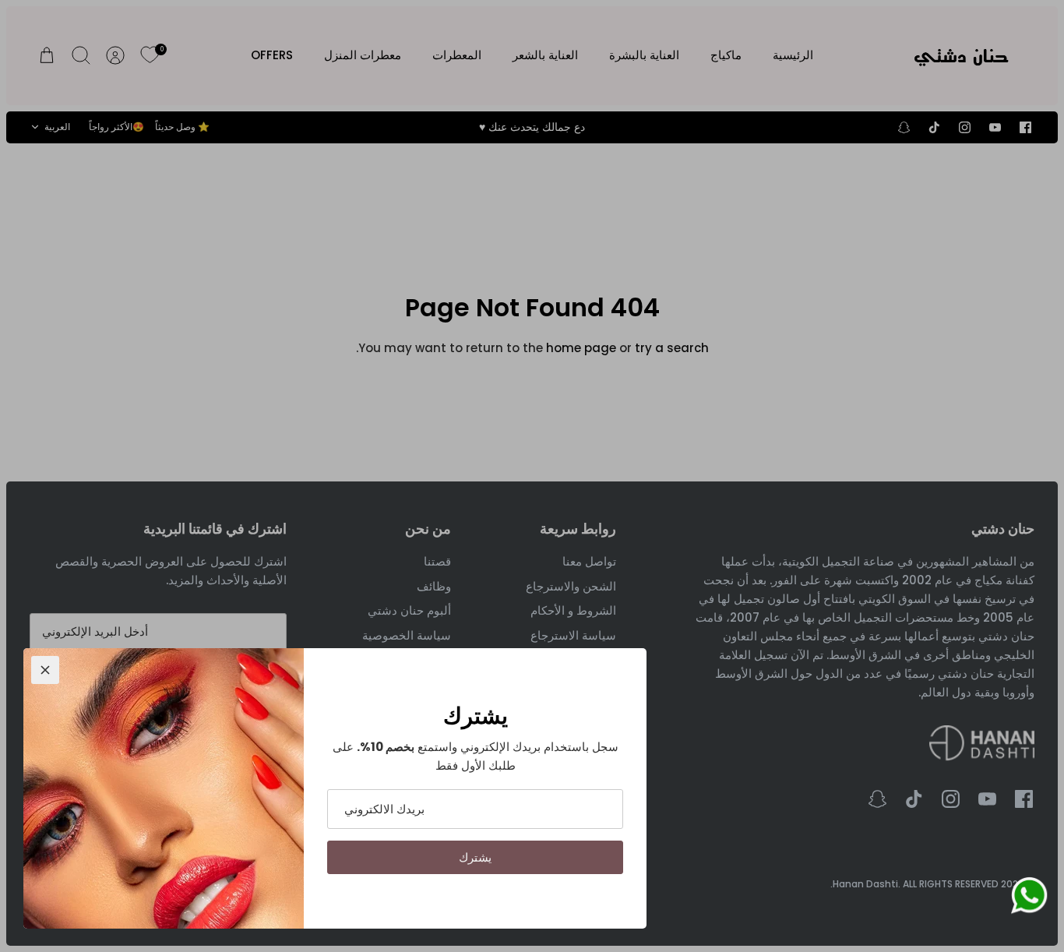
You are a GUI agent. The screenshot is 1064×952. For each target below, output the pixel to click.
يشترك (475, 857)
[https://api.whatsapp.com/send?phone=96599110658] (1028, 898)
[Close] (45, 670)
